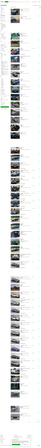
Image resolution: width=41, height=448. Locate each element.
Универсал (2, 28)
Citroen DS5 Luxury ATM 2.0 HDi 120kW (25, 322)
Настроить (25, 444)
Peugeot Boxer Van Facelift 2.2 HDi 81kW (25, 368)
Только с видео (2, 103)
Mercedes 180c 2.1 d (22, 162)
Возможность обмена (3, 36)
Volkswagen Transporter (23, 33)
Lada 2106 (21, 284)
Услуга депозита (29, 436)
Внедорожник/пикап (3, 24)
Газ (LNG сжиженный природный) (4, 66)
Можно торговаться (3, 102)
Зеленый (2, 81)
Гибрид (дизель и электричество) (4, 69)
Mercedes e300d (22, 383)
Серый (2, 85)
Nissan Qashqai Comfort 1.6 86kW (24, 330)
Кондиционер (2, 92)
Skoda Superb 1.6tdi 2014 (23, 132)
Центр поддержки (16, 435)
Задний (2, 54)
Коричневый (2, 82)
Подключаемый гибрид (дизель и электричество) (4, 74)
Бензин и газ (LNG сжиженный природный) (4, 62)
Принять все (16, 444)
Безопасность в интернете (30, 437)
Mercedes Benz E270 (22, 94)
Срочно (2, 104)
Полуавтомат (2, 48)
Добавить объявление (29, 435)
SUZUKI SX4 (21, 48)
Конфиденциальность (10, 445)
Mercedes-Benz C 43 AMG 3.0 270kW (24, 406)
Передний (5, 54)
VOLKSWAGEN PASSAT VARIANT (24, 170)
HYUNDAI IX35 (22, 185)
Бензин (2, 60)
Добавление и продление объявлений (18, 436)
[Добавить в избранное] (39, 9)
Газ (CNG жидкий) (3, 65)
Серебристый (2, 84)
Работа (1, 437)
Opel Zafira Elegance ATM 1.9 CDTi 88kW (25, 307)
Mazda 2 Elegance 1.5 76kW (23, 345)
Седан (2, 27)
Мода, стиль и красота (2, 438)
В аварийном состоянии (3, 44)
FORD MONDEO (22, 208)
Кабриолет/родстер (3, 25)
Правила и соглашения (2, 445)
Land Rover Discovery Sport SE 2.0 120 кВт (25, 56)
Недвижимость (2, 436)
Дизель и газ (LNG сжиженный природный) (4, 71)
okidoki (2, 1)
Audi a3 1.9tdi (22, 147)
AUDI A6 (21, 246)
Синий (2, 86)
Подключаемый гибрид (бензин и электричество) (4, 73)
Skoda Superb (22, 71)
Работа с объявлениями (16, 437)
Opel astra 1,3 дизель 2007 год (23, 109)
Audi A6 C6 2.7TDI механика (23, 16)
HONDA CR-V (22, 223)
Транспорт (2, 8)
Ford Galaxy (21, 117)
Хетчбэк (2, 29)
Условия (7, 445)
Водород (2, 64)
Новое (1, 12)
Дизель (2, 70)
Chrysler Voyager (22, 391)
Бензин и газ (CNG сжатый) (4, 61)
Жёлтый (2, 80)
